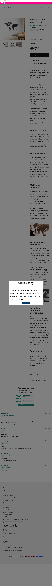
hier (34, 297)
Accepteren (26, 302)
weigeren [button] (32, 296)
